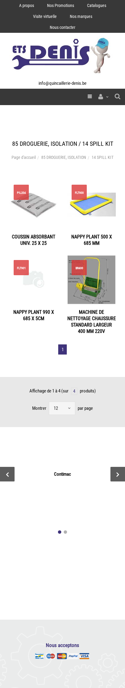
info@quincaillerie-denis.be (62, 83)
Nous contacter (62, 27)
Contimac (62, 474)
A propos (26, 5)
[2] (65, 532)
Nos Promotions (60, 5)
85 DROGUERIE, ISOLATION (63, 157)
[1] (59, 532)
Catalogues (96, 5)
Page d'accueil (24, 157)
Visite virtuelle (45, 16)
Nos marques (81, 16)
